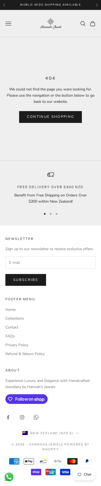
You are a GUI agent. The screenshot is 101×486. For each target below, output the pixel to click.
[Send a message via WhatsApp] (9, 477)
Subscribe (25, 279)
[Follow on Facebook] (8, 417)
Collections (14, 318)
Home (10, 309)
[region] (50, 187)
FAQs (10, 336)
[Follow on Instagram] (22, 417)
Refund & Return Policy (25, 353)
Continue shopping (50, 116)
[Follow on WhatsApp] (36, 417)
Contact (11, 327)
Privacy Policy (16, 345)
